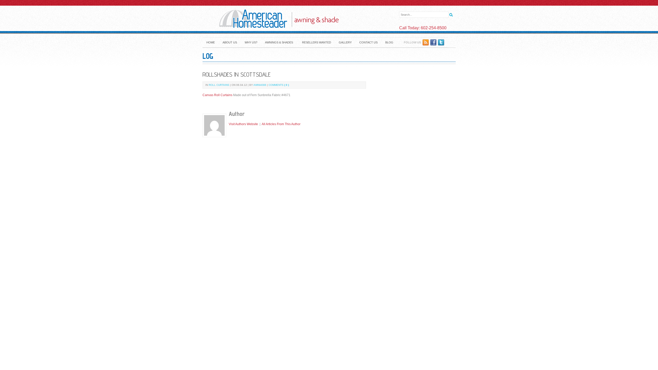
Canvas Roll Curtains (217, 95)
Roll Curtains (219, 85)
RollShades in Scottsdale (236, 74)
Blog (389, 42)
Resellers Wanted (316, 42)
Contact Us (368, 42)
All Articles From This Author (281, 124)
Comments (279, 85)
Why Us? (251, 42)
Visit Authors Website (243, 124)
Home (210, 42)
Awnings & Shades (279, 42)
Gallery (345, 42)
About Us (230, 42)
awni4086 (259, 85)
